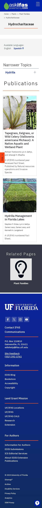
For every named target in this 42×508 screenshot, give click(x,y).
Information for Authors (17, 444)
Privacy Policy (10, 493)
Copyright (10, 387)
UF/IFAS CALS (12, 416)
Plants (14, 14)
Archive (8, 484)
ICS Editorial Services (16, 453)
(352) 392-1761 (13, 356)
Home (6, 14)
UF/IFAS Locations (14, 407)
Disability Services (12, 489)
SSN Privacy (9, 502)
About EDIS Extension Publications (16, 459)
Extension (10, 424)
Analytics (8, 498)
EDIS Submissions (14, 449)
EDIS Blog (10, 374)
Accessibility (11, 383)
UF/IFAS (9, 411)
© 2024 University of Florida (16, 475)
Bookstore (10, 379)
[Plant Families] (21, 269)
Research (10, 420)
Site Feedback (12, 353)
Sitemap (8, 480)
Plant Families (24, 14)
